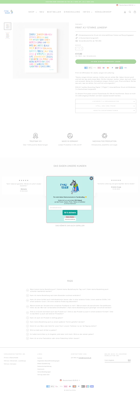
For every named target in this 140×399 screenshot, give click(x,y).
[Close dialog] (91, 178)
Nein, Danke (70, 217)
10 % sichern (70, 212)
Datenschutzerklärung (70, 219)
